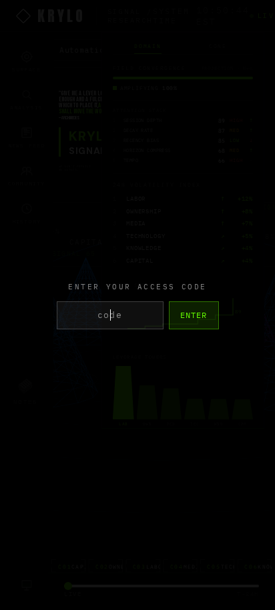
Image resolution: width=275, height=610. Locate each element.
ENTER (194, 315)
